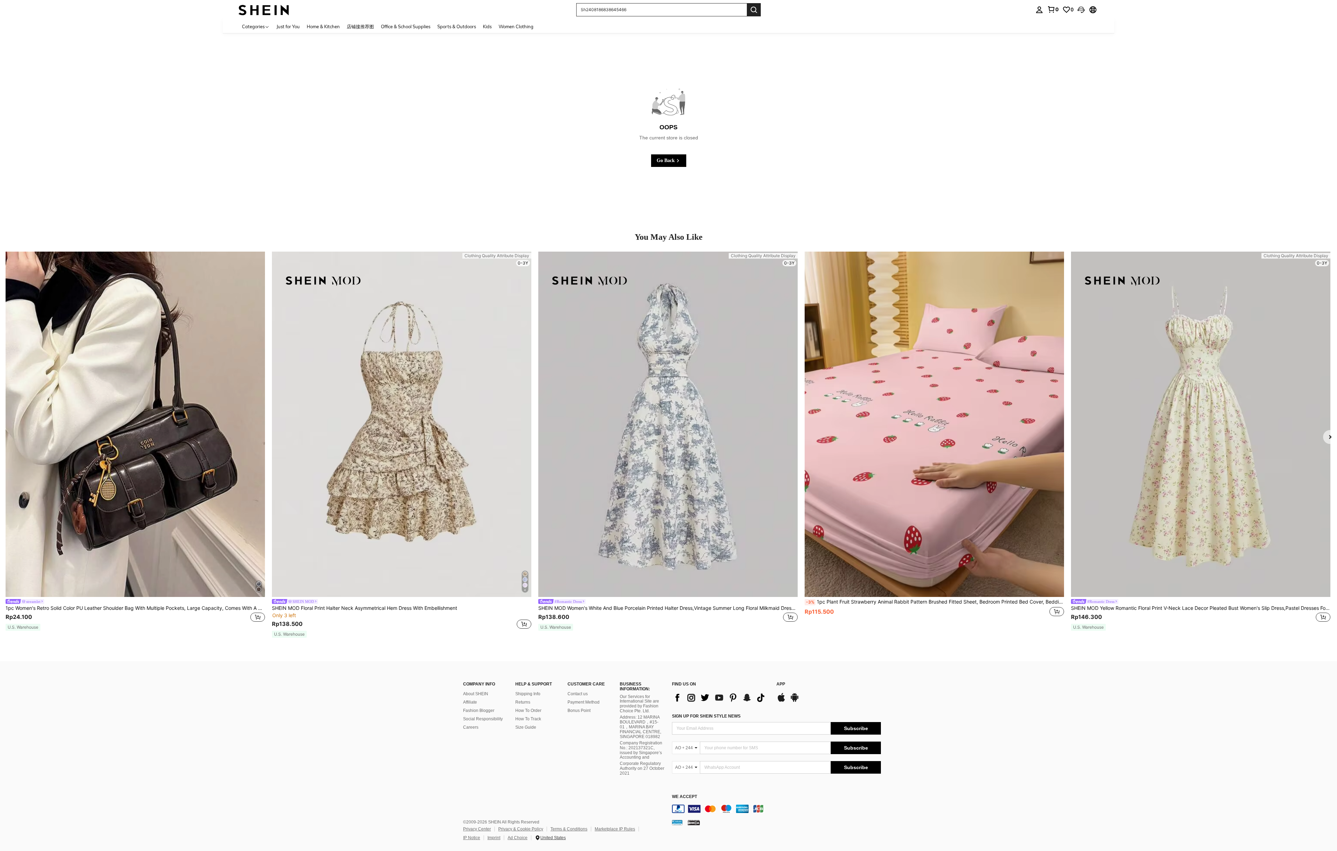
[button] (1081, 10)
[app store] (781, 700)
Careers (470, 727)
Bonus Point (579, 710)
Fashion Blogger (478, 710)
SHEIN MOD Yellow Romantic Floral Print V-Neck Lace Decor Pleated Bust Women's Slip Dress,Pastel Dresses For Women (1200, 608)
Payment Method (584, 702)
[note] (23, 627)
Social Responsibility (483, 718)
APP (780, 684)
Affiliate (470, 702)
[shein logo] (264, 9)
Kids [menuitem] (487, 26)
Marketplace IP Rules (615, 829)
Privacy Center (477, 829)
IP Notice (471, 837)
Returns (522, 702)
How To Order (528, 710)
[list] (720, 697)
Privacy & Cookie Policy (520, 829)
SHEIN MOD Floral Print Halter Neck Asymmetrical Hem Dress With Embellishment (364, 608)
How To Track (528, 718)
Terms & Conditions (568, 829)
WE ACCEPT (684, 797)
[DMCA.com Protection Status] (694, 822)
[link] (1053, 9)
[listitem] (135, 441)
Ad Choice (517, 837)
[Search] (754, 9)
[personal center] (1039, 10)
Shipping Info (527, 693)
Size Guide (525, 727)
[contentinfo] (776, 809)
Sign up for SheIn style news (706, 716)
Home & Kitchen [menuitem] (323, 26)
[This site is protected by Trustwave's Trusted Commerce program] (677, 822)
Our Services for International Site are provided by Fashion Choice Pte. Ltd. (639, 704)
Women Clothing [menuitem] (516, 26)
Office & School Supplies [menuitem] (405, 26)
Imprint (493, 837)
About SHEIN (475, 693)
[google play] (794, 700)
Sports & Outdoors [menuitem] (456, 26)
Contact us (578, 693)
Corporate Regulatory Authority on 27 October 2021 (642, 768)
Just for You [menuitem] (288, 26)
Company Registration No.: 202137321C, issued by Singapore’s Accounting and (641, 750)
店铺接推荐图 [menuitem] (360, 26)
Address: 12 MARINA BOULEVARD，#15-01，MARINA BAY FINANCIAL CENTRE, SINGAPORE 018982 (640, 727)
